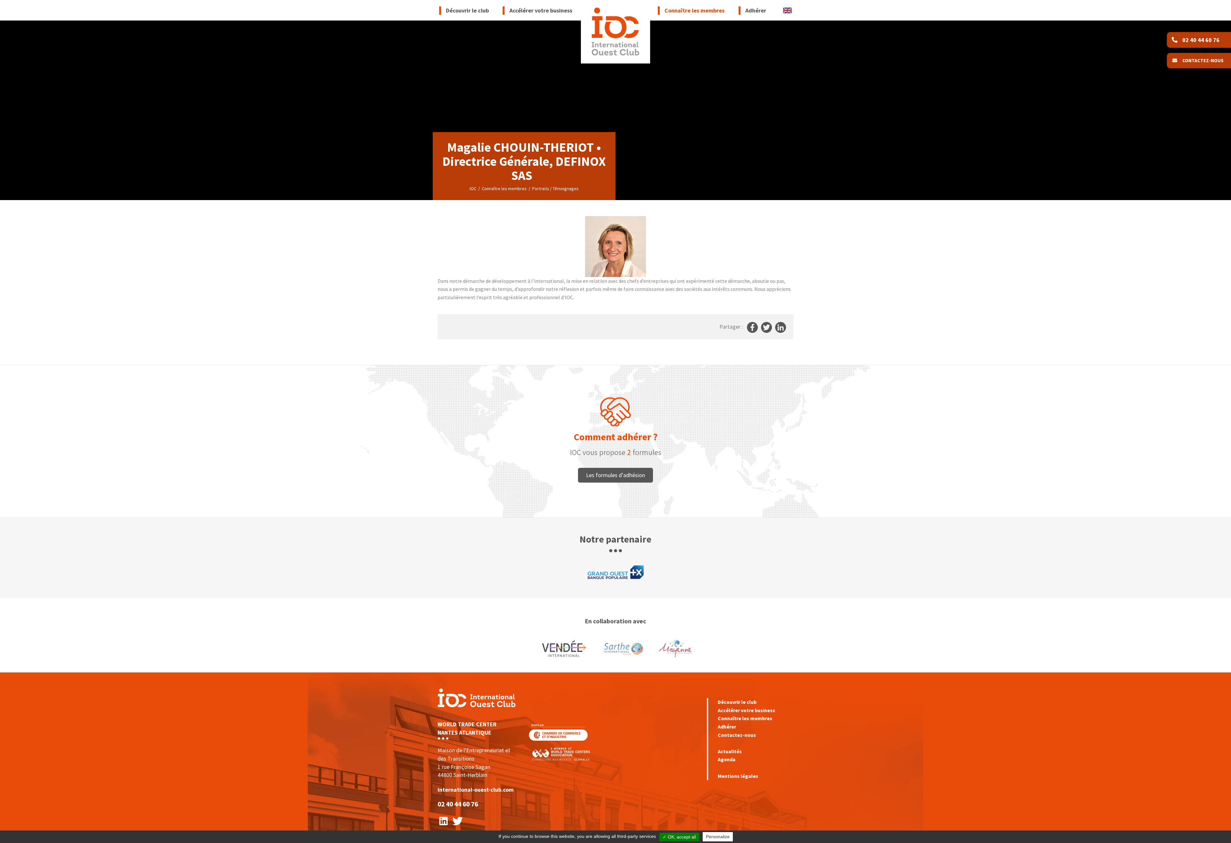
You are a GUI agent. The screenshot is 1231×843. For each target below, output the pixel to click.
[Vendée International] (615, 31)
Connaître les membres (745, 718)
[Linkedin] (443, 820)
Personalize (718, 836)
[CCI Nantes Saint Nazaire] (558, 732)
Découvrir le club (737, 702)
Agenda (726, 759)
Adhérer (727, 726)
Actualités (730, 751)
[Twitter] (457, 820)
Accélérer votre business (746, 710)
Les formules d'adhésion (615, 475)
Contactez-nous (737, 735)
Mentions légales (738, 776)
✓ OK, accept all (679, 836)
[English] (787, 9)
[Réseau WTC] (561, 753)
